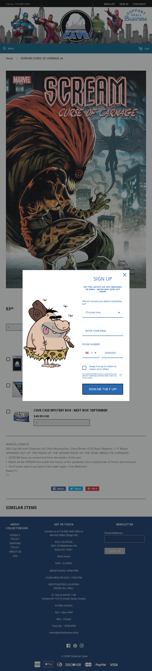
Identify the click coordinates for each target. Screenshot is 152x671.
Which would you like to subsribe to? (102, 303)
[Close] (124, 275)
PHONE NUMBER (91, 344)
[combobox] (102, 312)
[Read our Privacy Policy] (120, 375)
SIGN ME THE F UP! (103, 389)
